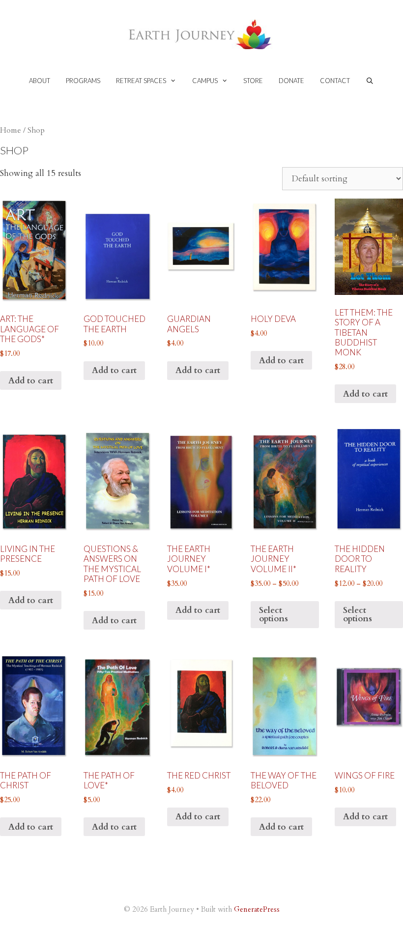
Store (253, 81)
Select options (273, 614)
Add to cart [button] (30, 380)
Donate (291, 81)
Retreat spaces (141, 81)
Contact (335, 81)
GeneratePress (257, 909)
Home (10, 130)
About (39, 81)
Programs (83, 81)
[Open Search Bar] (370, 80)
